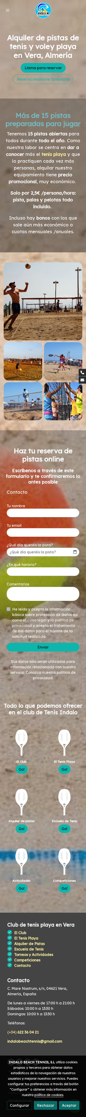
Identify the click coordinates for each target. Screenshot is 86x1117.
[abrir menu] (8, 10)
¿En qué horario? (21, 564)
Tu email (14, 525)
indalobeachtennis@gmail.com (34, 1041)
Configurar (19, 1105)
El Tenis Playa (26, 938)
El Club (20, 932)
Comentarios (18, 584)
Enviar (43, 647)
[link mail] (82, 380)
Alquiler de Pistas (29, 943)
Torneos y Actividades (33, 954)
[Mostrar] (43, 301)
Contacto (22, 965)
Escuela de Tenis (29, 949)
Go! (22, 769)
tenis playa (54, 154)
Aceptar (69, 1105)
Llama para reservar (43, 68)
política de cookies (48, 1095)
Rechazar (45, 1105)
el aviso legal (35, 620)
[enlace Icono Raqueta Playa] (21, 742)
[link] (43, 10)
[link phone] (82, 372)
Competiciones (27, 960)
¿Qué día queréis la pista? (30, 545)
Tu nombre (16, 506)
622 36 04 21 (28, 1032)
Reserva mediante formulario (43, 79)
